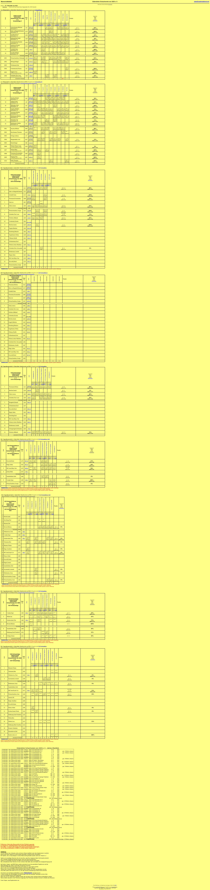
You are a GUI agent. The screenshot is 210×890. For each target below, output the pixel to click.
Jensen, (41, 433)
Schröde (45, 215)
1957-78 (31, 101)
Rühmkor (63, 47)
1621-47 (31, 131)
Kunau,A (33, 189)
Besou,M (50, 484)
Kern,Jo (54, 621)
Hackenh (47, 121)
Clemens (55, 36)
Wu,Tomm (35, 137)
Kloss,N (43, 54)
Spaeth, (55, 140)
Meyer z (55, 47)
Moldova (54, 617)
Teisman (30, 465)
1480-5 (29, 205)
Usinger (50, 481)
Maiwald (55, 103)
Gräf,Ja (50, 617)
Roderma (67, 162)
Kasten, (59, 99)
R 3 (35, 486)
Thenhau (47, 29)
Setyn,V (55, 77)
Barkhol (50, 614)
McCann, (31, 481)
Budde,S (63, 129)
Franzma (39, 158)
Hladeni (42, 469)
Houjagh (33, 199)
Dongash (59, 54)
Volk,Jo (39, 629)
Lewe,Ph (39, 103)
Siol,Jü (51, 54)
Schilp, (44, 722)
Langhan (59, 103)
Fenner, (51, 32)
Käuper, (37, 388)
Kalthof (51, 114)
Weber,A (50, 469)
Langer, (47, 103)
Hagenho (35, 99)
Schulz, (47, 129)
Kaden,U (51, 162)
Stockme (47, 54)
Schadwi (31, 462)
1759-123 (31, 42)
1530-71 (29, 201)
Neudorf (63, 43)
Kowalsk (59, 110)
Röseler (47, 36)
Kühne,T (35, 114)
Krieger (51, 43)
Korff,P (33, 215)
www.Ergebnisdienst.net (201, 1)
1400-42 (31, 157)
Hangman (51, 59)
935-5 (26, 480)
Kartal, (39, 617)
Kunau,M (33, 196)
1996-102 (31, 108)
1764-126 (31, 123)
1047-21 (29, 235)
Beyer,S (35, 43)
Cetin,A (54, 469)
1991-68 (31, 98)
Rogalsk (41, 395)
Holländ (43, 114)
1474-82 (31, 139)
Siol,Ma (51, 29)
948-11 (29, 258)
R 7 (63, 78)
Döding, (54, 465)
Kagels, (43, 50)
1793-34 (31, 65)
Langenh (43, 103)
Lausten (63, 99)
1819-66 (31, 112)
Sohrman (37, 219)
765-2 (23, 538)
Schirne (45, 189)
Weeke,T (41, 388)
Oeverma (59, 114)
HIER (115, 885)
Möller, (41, 249)
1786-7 (30, 49)
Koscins (47, 151)
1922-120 (31, 116)
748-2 (23, 552)
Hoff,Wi (55, 59)
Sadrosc (63, 54)
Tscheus (59, 29)
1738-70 (31, 128)
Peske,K (63, 62)
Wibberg (51, 140)
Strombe (35, 54)
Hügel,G (59, 62)
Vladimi (35, 481)
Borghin (33, 388)
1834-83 (31, 34)
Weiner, (45, 199)
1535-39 (29, 210)
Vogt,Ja (33, 433)
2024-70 (31, 105)
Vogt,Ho (55, 133)
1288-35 (29, 225)
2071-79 (31, 27)
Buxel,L (36, 712)
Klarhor (33, 219)
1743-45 (31, 135)
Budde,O (63, 103)
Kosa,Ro (55, 62)
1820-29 (31, 31)
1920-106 (31, 119)
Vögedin (67, 103)
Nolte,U (55, 121)
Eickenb (47, 110)
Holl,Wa (35, 36)
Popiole (39, 110)
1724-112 (31, 68)
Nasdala (43, 129)
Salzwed (67, 110)
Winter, (33, 695)
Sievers (35, 73)
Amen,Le (55, 637)
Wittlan (47, 617)
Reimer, (47, 77)
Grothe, (67, 140)
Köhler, (43, 117)
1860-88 (31, 45)
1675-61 (31, 61)
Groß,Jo (35, 570)
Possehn (63, 114)
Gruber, (37, 395)
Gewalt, (63, 117)
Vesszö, (37, 391)
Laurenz (35, 103)
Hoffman (43, 110)
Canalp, (28, 553)
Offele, (43, 36)
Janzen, (42, 617)
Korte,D (51, 133)
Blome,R (67, 133)
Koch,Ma (59, 47)
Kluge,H (35, 47)
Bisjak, (39, 154)
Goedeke (35, 629)
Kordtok (39, 151)
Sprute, (63, 110)
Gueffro (50, 621)
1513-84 (31, 153)
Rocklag (43, 62)
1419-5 (29, 218)
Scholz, (51, 36)
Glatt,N (45, 211)
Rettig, (39, 106)
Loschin (66, 114)
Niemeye (67, 43)
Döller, (67, 47)
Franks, (45, 395)
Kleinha (47, 114)
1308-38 (31, 72)
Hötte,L (51, 103)
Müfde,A (47, 62)
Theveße (37, 215)
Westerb (39, 140)
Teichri (67, 117)
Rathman (63, 29)
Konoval (55, 99)
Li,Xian (42, 477)
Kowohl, (28, 539)
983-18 (29, 402)
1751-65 (31, 143)
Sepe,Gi (33, 395)
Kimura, (43, 133)
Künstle (45, 433)
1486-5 (30, 76)
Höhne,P (51, 47)
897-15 (29, 261)
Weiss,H (59, 129)
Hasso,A (31, 621)
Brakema (67, 36)
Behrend (43, 59)
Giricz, (59, 59)
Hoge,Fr (43, 47)
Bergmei (50, 637)
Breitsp (43, 43)
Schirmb (49, 388)
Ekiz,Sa (37, 211)
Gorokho (35, 469)
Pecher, (47, 47)
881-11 (29, 255)
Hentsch (63, 133)
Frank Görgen (114, 887)
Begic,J (31, 469)
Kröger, (55, 106)
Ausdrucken (110, 4)
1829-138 (31, 38)
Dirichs (35, 62)
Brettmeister (95, 20)
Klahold (35, 59)
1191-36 (29, 228)
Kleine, (46, 465)
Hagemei (55, 117)
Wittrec (49, 433)
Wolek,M (46, 469)
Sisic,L (54, 481)
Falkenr (39, 117)
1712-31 (31, 58)
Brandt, (59, 117)
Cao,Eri (43, 637)
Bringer (55, 43)
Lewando (35, 117)
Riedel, (67, 62)
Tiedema (55, 129)
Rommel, (49, 395)
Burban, (42, 462)
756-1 (26, 471)
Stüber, (54, 614)
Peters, (67, 29)
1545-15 (31, 149)
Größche (43, 140)
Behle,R (41, 215)
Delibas (39, 614)
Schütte (51, 110)
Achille (37, 433)
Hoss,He (46, 637)
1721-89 (31, 52)
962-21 (29, 244)
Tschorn (35, 147)
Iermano (34, 462)
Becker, (46, 462)
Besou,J (50, 465)
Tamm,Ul (63, 36)
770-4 (29, 428)
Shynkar (42, 465)
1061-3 (29, 231)
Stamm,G (46, 477)
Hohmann (51, 99)
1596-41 (31, 146)
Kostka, (54, 484)
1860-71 (31, 161)
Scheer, (35, 129)
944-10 (29, 238)
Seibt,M (59, 43)
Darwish (41, 219)
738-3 (23, 531)
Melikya (55, 54)
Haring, (59, 140)
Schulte (35, 617)
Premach (31, 617)
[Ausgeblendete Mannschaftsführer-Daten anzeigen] (28, 83)
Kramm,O (59, 36)
